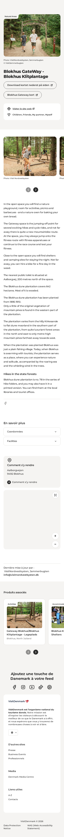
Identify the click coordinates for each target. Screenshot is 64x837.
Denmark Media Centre (21, 777)
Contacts (13, 799)
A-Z (10, 795)
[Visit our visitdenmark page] (32, 687)
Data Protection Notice (12, 827)
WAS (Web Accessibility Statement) (40, 827)
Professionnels (16, 758)
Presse (11, 750)
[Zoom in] (55, 536)
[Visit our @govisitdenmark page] (40, 687)
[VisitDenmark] (18, 701)
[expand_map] (55, 495)
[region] (32, 519)
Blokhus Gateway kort (20, 94)
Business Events (17, 754)
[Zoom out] (55, 544)
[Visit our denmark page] (14, 687)
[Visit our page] (23, 687)
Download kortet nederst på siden (28, 85)
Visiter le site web (22, 108)
